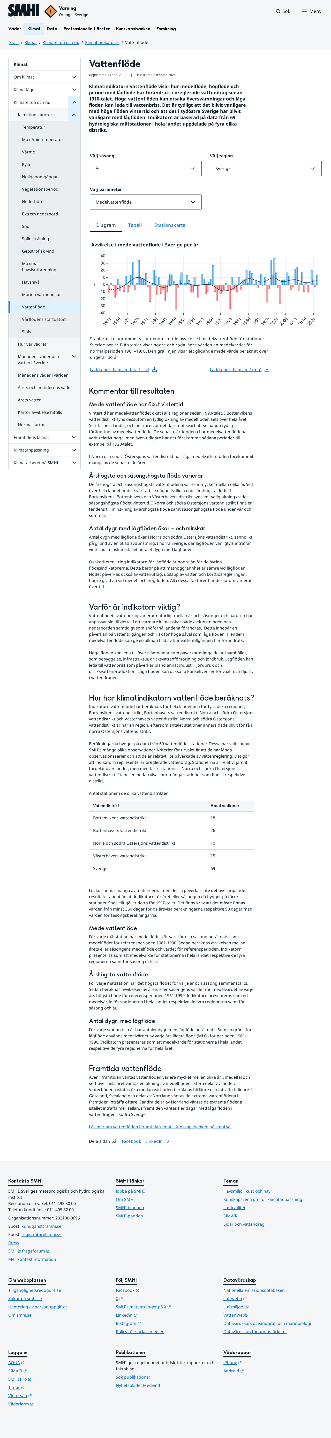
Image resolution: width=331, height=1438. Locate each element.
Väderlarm (46, 1404)
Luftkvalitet (234, 1207)
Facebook (131, 1141)
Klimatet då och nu (61, 42)
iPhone (257, 1362)
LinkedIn (154, 1141)
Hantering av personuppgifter (37, 1307)
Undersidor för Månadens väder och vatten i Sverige (74, 356)
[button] (283, 11)
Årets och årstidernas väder (45, 387)
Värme (28, 152)
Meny (315, 11)
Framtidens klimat (31, 437)
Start (14, 42)
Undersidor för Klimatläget (74, 89)
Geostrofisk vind (38, 251)
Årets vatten (30, 400)
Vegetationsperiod (40, 189)
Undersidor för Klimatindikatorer (74, 114)
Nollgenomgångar (40, 177)
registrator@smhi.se (41, 1234)
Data (52, 29)
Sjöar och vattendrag (244, 1224)
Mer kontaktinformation (32, 1259)
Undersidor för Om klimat (74, 77)
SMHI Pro (45, 1379)
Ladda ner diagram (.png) (236, 369)
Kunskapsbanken (133, 29)
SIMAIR (230, 1216)
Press (13, 1243)
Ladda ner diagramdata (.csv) (119, 369)
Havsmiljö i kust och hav (246, 1191)
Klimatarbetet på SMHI (36, 462)
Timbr (41, 1387)
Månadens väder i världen (43, 375)
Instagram (154, 1323)
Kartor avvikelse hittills (40, 412)
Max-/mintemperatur (42, 139)
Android (259, 1371)
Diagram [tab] (106, 225)
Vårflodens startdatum (44, 319)
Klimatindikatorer (102, 42)
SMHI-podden (129, 1216)
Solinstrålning (35, 239)
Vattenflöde (33, 307)
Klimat (34, 29)
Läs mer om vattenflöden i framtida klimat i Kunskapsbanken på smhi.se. (160, 1127)
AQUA (41, 1362)
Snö (25, 226)
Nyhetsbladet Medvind (138, 1385)
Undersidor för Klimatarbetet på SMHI (74, 462)
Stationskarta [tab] (169, 225)
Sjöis (26, 332)
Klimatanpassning (31, 450)
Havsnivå (31, 282)
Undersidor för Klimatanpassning (74, 450)
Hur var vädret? (33, 344)
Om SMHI (125, 1199)
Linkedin (152, 1315)
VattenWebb (235, 1315)
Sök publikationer (133, 1377)
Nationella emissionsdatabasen (254, 1290)
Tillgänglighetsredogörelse (34, 1290)
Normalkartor (31, 424)
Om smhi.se (20, 1315)
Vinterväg (45, 1395)
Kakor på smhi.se (25, 1298)
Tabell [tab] (135, 225)
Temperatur (33, 127)
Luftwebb (260, 1298)
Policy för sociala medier (140, 1331)
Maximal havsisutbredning (39, 267)
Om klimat (24, 77)
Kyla (26, 164)
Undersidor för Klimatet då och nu (74, 102)
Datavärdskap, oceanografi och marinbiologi (267, 1323)
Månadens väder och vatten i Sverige (38, 360)
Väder (14, 29)
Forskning (166, 29)
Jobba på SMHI (130, 1191)
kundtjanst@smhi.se (41, 1226)
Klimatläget (25, 89)
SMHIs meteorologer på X (165, 1307)
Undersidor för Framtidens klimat (74, 437)
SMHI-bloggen (130, 1207)
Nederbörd (33, 201)
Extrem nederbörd (40, 214)
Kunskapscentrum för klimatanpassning (262, 1199)
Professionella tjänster (87, 29)
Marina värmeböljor (41, 294)
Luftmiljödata (236, 1307)
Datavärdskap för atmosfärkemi (255, 1331)
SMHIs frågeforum (54, 1251)
